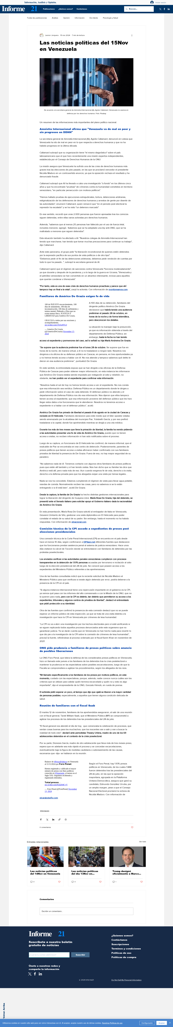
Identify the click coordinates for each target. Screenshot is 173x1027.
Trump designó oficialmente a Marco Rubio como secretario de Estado (126, 872)
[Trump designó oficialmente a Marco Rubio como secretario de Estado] (127, 857)
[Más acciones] (131, 35)
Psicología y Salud (110, 18)
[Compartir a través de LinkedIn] (53, 819)
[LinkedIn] (168, 9)
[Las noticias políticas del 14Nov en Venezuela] (45, 857)
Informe (13, 8)
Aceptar (162, 1023)
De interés (94, 18)
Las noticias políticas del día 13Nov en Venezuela (84, 872)
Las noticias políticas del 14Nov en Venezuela (45, 872)
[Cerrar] (169, 1023)
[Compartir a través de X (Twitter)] (47, 819)
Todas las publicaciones (37, 18)
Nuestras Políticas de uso (112, 1023)
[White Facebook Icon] (35, 974)
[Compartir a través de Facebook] (41, 819)
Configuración (147, 1023)
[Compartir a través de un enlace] (59, 819)
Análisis (55, 18)
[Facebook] (164, 9)
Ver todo (142, 842)
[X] (160, 9)
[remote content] (62, 319)
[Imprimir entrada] (65, 819)
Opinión (66, 18)
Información (79, 18)
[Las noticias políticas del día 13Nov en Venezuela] (86, 857)
